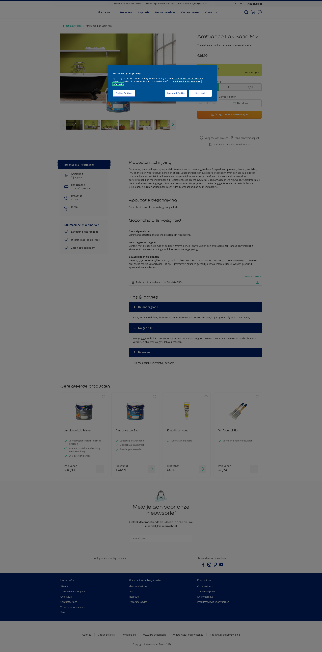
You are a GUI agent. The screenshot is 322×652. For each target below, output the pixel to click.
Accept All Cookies (176, 93)
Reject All (200, 93)
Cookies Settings (124, 93)
